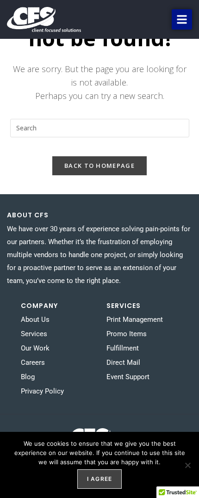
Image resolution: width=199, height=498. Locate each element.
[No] (187, 465)
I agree (99, 478)
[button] (182, 19)
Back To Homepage (99, 165)
